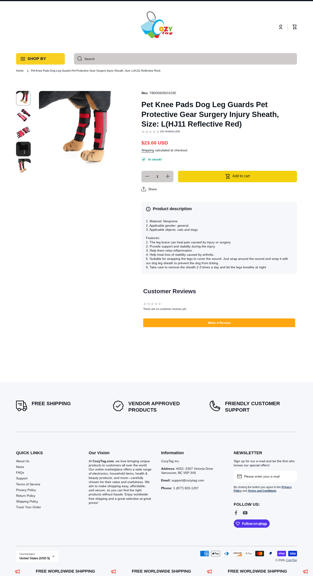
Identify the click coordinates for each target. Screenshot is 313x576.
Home (20, 70)
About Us (22, 461)
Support (21, 478)
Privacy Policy (26, 490)
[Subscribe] (291, 476)
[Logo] (156, 27)
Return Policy (25, 495)
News (20, 467)
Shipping (147, 150)
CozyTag (291, 560)
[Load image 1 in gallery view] (23, 98)
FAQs (20, 472)
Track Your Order (28, 507)
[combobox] (185, 59)
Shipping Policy (27, 501)
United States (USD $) (34, 558)
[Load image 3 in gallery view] (23, 132)
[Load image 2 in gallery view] (23, 115)
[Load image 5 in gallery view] (23, 166)
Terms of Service (28, 484)
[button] (294, 27)
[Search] (78, 59)
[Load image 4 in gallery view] (23, 149)
